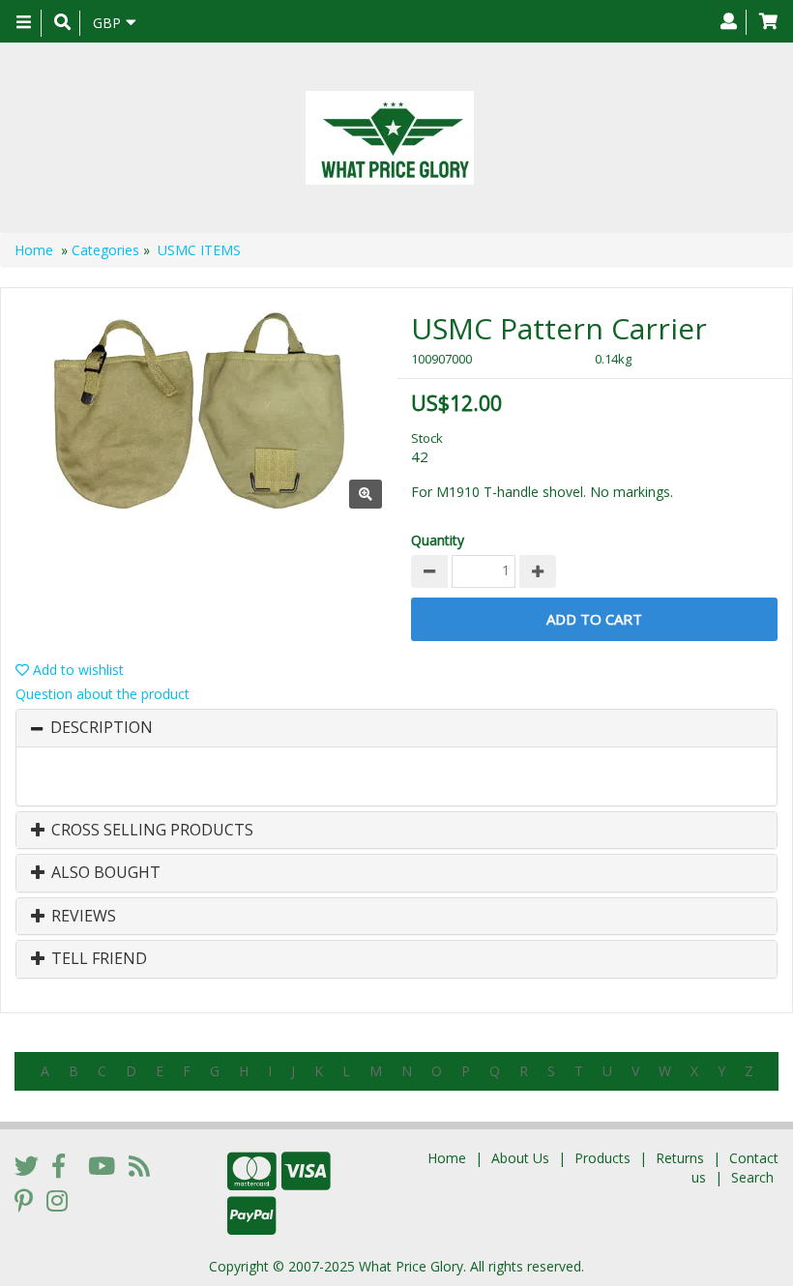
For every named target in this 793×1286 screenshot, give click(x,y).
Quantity (437, 540)
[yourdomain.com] (389, 138)
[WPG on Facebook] (58, 1165)
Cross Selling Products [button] (150, 830)
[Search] (62, 23)
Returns (680, 1158)
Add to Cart (594, 618)
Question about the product (102, 694)
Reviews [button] (81, 916)
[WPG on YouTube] (101, 1165)
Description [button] (101, 728)
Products (602, 1158)
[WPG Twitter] (27, 1165)
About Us (520, 1158)
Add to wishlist (76, 669)
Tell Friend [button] (97, 959)
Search (752, 1177)
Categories (105, 250)
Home (34, 250)
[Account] (729, 22)
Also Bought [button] (104, 873)
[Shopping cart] (768, 22)
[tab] (396, 728)
